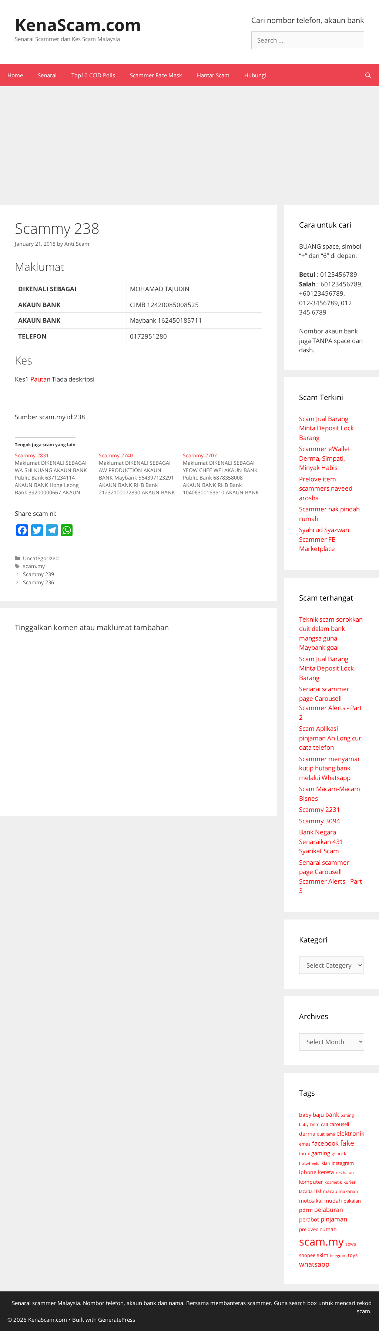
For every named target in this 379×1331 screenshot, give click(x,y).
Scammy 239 (38, 574)
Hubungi (255, 75)
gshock (339, 1153)
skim (322, 1254)
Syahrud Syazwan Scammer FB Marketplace (324, 539)
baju (318, 1114)
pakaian (352, 1201)
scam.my (34, 565)
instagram (343, 1163)
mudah (333, 1200)
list (318, 1190)
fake (347, 1143)
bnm (314, 1124)
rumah (328, 1229)
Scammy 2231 (319, 809)
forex (304, 1153)
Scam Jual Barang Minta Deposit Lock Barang (326, 428)
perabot (309, 1219)
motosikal (311, 1200)
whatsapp (314, 1264)
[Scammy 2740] (141, 474)
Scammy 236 (38, 582)
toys (353, 1255)
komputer (311, 1181)
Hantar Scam (213, 75)
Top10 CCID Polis (93, 75)
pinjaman (334, 1219)
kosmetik (333, 1182)
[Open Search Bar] (368, 75)
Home (15, 75)
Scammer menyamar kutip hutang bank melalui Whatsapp (329, 768)
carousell (339, 1124)
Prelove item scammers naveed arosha (325, 488)
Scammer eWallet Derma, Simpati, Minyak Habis (324, 458)
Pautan (40, 379)
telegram (338, 1255)
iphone (307, 1172)
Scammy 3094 (319, 821)
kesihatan (344, 1172)
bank (332, 1114)
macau (330, 1191)
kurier (349, 1182)
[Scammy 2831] (57, 474)
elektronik (350, 1133)
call (324, 1124)
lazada (306, 1191)
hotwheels (309, 1163)
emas (305, 1144)
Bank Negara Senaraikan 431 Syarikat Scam (321, 841)
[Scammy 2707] (225, 474)
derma (307, 1133)
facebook (325, 1143)
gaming (320, 1153)
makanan (348, 1191)
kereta (326, 1172)
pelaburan (328, 1210)
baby (305, 1115)
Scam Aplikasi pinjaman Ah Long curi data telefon (331, 738)
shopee (307, 1255)
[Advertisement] (189, 142)
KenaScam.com (78, 24)
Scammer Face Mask (156, 75)
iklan (325, 1163)
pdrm (306, 1209)
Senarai (47, 75)
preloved (309, 1229)
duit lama (326, 1134)
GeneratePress (116, 1319)
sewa (350, 1244)
